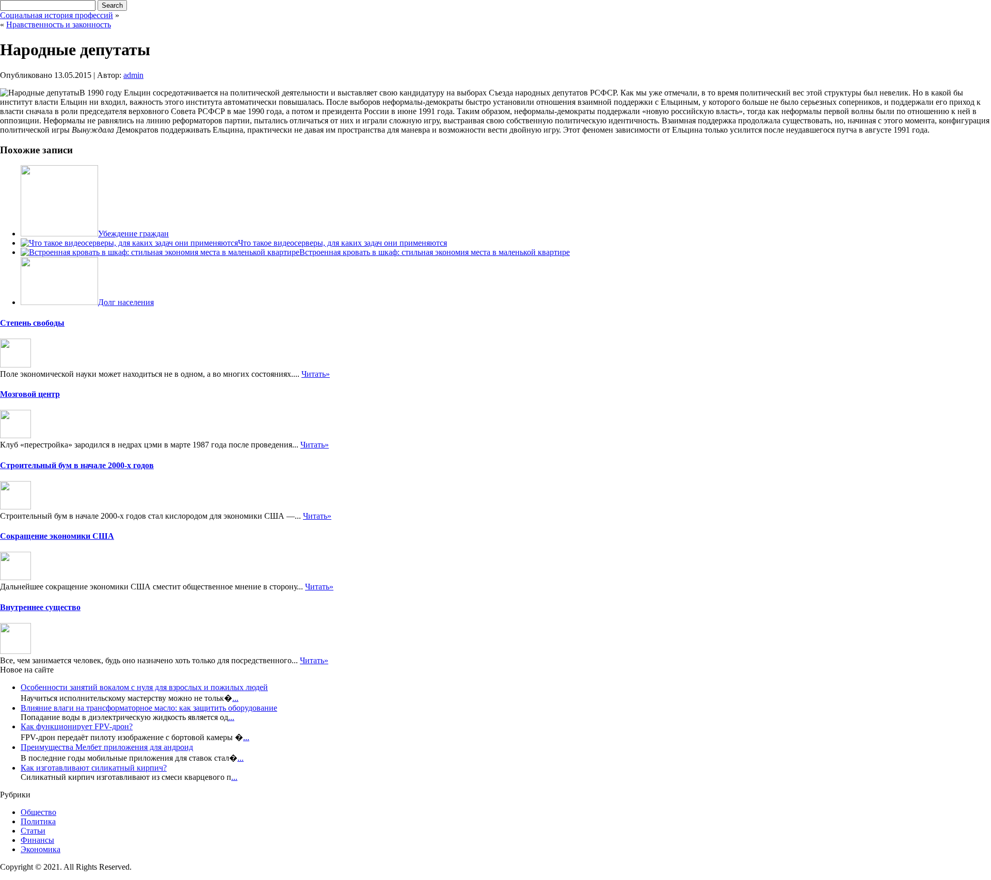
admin (133, 75)
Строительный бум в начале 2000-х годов (77, 465)
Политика (38, 821)
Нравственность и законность (58, 24)
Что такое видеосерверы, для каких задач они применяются (342, 242)
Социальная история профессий (56, 15)
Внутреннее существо (40, 607)
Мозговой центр (30, 394)
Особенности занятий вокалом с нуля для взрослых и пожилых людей (144, 687)
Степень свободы (32, 322)
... (235, 698)
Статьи (33, 830)
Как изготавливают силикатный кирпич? (94, 767)
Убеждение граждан (133, 233)
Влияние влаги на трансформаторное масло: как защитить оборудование (149, 707)
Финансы (37, 840)
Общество (38, 812)
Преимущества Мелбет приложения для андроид (107, 747)
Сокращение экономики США (57, 536)
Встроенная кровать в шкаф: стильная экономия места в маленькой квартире (434, 252)
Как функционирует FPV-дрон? (77, 726)
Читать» (315, 374)
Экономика (40, 849)
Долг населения (126, 302)
